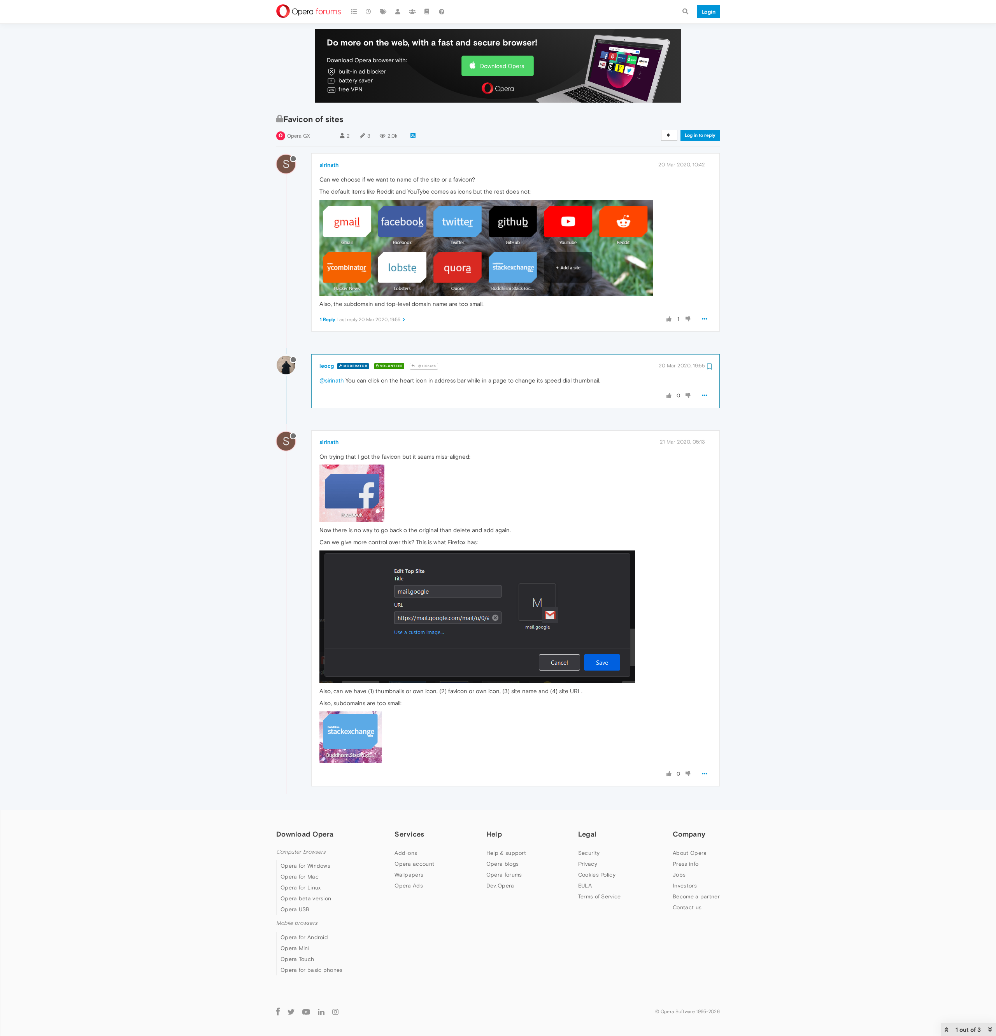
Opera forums (504, 875)
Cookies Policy (596, 875)
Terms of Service (599, 896)
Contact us (687, 907)
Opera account (414, 864)
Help (494, 834)
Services (409, 834)
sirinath (328, 165)
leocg (326, 366)
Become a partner (696, 896)
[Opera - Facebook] (278, 1012)
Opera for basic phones (312, 970)
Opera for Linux (301, 887)
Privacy (587, 864)
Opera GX (298, 136)
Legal (587, 834)
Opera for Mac (300, 877)
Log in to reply (700, 135)
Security (589, 853)
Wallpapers (409, 875)
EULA (585, 885)
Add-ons (406, 853)
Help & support (506, 853)
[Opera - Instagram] (335, 1011)
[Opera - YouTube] (306, 1011)
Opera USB (295, 909)
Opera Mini (295, 948)
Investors (685, 885)
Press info (685, 864)
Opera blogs (502, 864)
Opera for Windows (305, 866)
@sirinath (426, 366)
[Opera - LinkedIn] (321, 1011)
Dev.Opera (500, 885)
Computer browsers (301, 852)
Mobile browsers (296, 923)
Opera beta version (306, 898)
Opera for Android (304, 937)
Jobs (679, 875)
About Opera (690, 853)
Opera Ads (409, 885)
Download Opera (502, 66)
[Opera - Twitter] (291, 1011)
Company (689, 834)
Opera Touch (297, 959)
